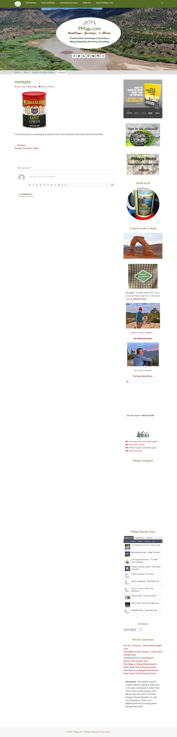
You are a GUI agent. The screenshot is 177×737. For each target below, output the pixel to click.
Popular (129, 538)
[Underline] (37, 184)
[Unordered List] (48, 184)
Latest (149, 538)
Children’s (149, 333)
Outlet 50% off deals (135, 445)
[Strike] (41, 184)
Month (147, 541)
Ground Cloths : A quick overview (143, 596)
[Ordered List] (44, 184)
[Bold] (30, 184)
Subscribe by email (68, 3)
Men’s (142, 333)
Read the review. (139, 299)
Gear (27, 72)
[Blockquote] (51, 184)
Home (18, 72)
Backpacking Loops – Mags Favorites (145, 552)
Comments (139, 538)
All (154, 541)
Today (133, 541)
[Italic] (33, 184)
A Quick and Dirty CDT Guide (142, 574)
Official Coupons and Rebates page (140, 448)
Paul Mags (33, 87)
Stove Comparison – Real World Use (145, 581)
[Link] (59, 184)
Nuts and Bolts (48, 3)
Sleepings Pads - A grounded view (144, 610)
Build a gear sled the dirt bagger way (145, 603)
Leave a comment (47, 87)
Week (140, 541)
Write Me (87, 3)
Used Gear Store (133, 451)
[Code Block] (55, 184)
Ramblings (31, 3)
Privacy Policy (105, 732)
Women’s (135, 333)
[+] (65, 185)
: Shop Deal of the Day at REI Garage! (141, 442)
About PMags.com (104, 3)
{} (62, 185)
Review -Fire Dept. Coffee (43, 72)
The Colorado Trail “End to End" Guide (145, 545)
